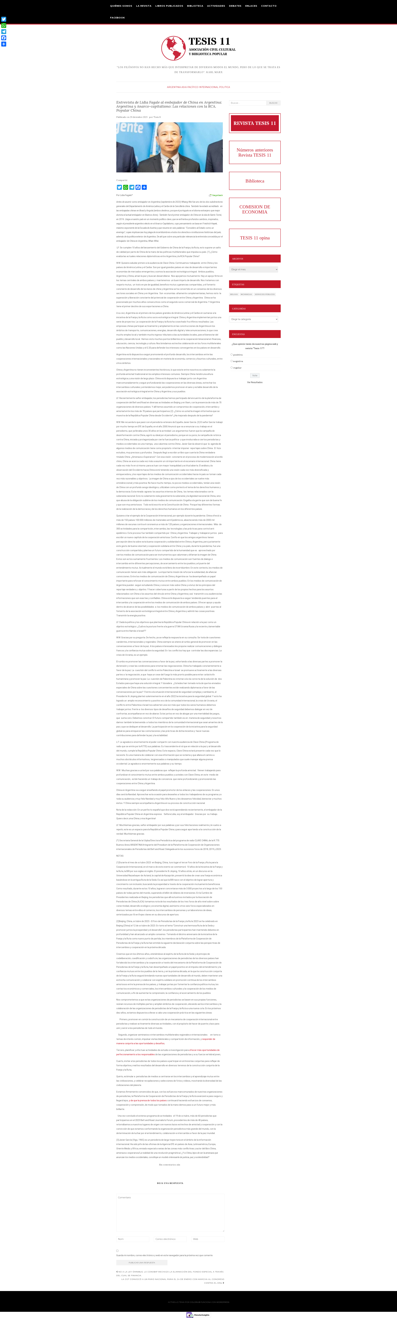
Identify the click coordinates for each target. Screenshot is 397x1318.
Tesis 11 (157, 117)
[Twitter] (4, 19)
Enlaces (251, 5)
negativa (238, 361)
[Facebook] (4, 38)
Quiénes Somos (121, 5)
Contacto (269, 5)
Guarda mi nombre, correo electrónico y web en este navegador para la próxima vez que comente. (164, 1255)
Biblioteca (195, 5)
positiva (238, 354)
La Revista (144, 5)
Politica (224, 87)
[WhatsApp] (4, 25)
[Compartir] (4, 44)
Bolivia (234, 294)
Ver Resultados (255, 382)
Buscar (273, 103)
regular (237, 367)
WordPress (222, 1302)
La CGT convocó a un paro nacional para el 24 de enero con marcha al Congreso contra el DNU (172, 1281)
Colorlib (195, 1302)
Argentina (174, 87)
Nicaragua (246, 294)
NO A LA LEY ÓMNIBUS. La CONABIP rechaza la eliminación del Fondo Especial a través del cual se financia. (169, 1274)
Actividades (216, 5)
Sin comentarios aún (169, 1164)
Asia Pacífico (189, 87)
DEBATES (235, 5)
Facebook (117, 17)
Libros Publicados (169, 5)
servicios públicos (265, 294)
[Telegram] (4, 32)
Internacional (209, 87)
